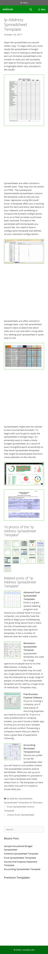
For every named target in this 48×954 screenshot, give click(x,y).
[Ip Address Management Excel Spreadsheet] (32, 551)
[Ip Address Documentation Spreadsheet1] (24, 519)
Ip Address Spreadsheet (19, 798)
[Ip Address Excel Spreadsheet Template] (7, 551)
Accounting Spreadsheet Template (22, 869)
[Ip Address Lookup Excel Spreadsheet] (24, 551)
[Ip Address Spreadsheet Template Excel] (32, 560)
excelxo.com (8, 9)
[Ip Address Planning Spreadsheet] (24, 560)
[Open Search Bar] (30, 9)
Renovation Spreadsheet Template (30, 646)
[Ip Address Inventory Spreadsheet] (15, 551)
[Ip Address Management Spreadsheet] (15, 560)
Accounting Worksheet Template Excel (31, 748)
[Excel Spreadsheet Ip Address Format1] (24, 262)
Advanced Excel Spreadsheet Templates (31, 596)
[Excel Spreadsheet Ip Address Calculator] (24, 125)
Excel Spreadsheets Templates (20, 857)
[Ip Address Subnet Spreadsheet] (7, 568)
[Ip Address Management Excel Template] (40, 551)
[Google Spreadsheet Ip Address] (24, 368)
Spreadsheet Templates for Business (23, 802)
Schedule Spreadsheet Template (21, 853)
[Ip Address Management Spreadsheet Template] (7, 560)
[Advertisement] (24, 154)
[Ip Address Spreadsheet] (40, 560)
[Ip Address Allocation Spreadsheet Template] (24, 484)
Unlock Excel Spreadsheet (20, 814)
